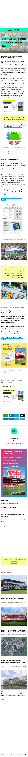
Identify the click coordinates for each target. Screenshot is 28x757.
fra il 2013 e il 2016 (15, 91)
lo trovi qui (14, 562)
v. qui (11, 171)
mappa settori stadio (10, 407)
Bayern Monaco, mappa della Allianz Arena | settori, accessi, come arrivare (13, 694)
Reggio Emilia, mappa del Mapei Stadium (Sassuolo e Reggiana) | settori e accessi (13, 662)
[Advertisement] (14, 14)
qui (10, 339)
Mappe (2, 627)
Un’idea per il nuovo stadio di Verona (9, 503)
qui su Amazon (20, 119)
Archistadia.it (14, 438)
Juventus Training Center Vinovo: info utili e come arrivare (13, 599)
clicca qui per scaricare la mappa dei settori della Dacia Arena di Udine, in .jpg (15, 125)
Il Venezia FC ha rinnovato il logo (8, 507)
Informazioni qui (19, 277)
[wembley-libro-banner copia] (14, 106)
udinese (17, 407)
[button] (2, 30)
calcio (3, 407)
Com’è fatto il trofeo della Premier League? (11, 510)
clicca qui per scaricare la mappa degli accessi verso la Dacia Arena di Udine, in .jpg (14, 191)
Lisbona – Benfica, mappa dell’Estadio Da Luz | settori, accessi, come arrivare (13, 631)
